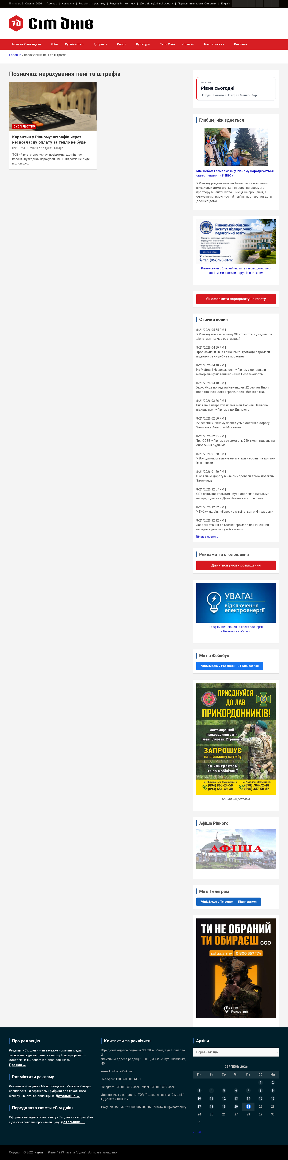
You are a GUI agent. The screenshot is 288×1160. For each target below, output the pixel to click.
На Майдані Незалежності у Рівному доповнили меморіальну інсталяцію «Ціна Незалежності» (231, 372)
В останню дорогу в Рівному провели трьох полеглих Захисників (235, 478)
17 (199, 1106)
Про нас (52, 3)
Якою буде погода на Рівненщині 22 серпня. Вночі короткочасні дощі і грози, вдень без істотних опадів (232, 390)
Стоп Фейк (167, 44)
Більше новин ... (207, 536)
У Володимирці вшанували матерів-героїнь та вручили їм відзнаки (235, 460)
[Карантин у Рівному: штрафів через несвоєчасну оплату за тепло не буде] (53, 107)
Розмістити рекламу (92, 3)
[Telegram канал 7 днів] (267, 3)
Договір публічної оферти (156, 3)
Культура (143, 44)
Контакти (68, 3)
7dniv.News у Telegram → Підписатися (229, 901)
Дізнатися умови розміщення (236, 565)
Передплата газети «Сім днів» (197, 3)
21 (248, 1106)
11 (211, 1098)
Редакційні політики (122, 3)
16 (273, 1098)
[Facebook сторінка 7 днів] (236, 3)
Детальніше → (67, 1096)
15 (260, 1098)
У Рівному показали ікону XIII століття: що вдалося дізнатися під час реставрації (234, 336)
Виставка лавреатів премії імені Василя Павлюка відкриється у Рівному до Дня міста (232, 407)
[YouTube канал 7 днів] (275, 3)
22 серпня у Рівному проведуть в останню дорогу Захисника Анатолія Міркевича (232, 425)
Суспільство (74, 44)
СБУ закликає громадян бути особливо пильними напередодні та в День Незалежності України (232, 496)
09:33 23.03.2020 (25, 148)
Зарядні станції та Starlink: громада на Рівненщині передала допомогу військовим (232, 527)
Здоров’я (100, 44)
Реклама (240, 44)
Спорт (121, 44)
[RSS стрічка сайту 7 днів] (252, 3)
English (225, 3)
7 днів (38, 1152)
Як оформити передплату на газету (236, 299)
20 (236, 1106)
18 (211, 1106)
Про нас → (17, 1065)
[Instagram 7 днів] (244, 3)
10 (199, 1098)
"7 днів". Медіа (52, 148)
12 (224, 1098)
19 (224, 1106)
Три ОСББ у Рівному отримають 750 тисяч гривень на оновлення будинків (235, 443)
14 (248, 1098)
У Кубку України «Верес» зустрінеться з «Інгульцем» (234, 511)
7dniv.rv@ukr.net (122, 1071)
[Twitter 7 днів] (259, 3)
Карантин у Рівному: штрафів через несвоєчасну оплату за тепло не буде (49, 139)
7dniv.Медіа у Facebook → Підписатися (230, 665)
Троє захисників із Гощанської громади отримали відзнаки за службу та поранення (233, 354)
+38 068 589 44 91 (128, 1079)
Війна (55, 44)
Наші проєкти (214, 44)
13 (236, 1098)
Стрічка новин (213, 319)
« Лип (197, 1132)
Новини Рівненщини (26, 44)
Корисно (188, 44)
